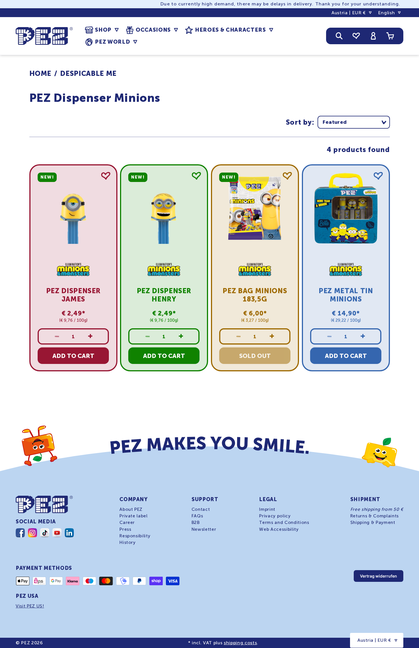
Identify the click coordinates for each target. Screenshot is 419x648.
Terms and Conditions (284, 522)
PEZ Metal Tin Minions (346, 295)
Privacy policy (274, 516)
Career (127, 522)
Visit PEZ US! (30, 606)
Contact (201, 509)
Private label (133, 516)
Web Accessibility (278, 529)
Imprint (267, 509)
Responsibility (134, 535)
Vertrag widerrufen (378, 576)
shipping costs (240, 642)
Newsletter (204, 529)
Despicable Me (88, 73)
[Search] (339, 36)
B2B (196, 522)
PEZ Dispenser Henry (164, 295)
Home (40, 73)
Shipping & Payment (372, 522)
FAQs (197, 516)
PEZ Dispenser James (73, 295)
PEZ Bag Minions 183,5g (255, 295)
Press (125, 529)
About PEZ (131, 509)
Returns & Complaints (374, 516)
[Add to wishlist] (105, 176)
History (127, 542)
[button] (101, 30)
